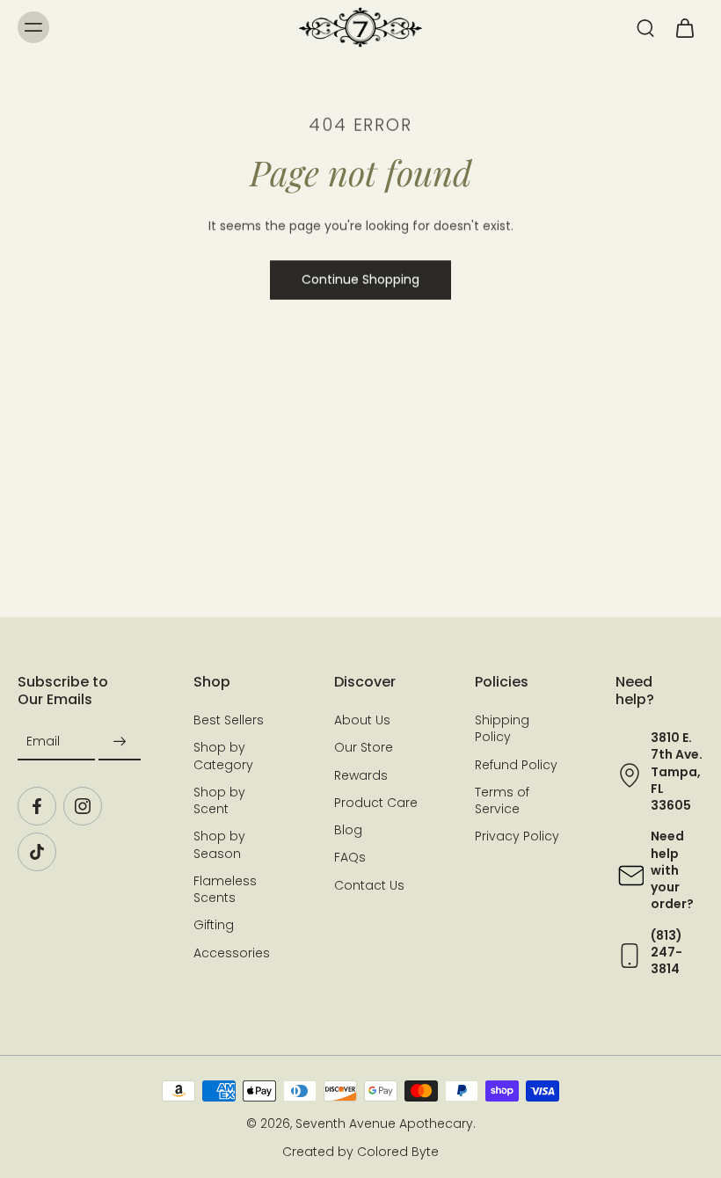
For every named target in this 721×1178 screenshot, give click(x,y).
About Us (362, 720)
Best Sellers (228, 720)
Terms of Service (502, 801)
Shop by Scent (219, 801)
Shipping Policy (502, 728)
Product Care (376, 803)
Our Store (363, 748)
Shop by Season (219, 845)
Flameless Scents (225, 889)
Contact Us (369, 885)
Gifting (213, 926)
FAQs (350, 858)
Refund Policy (516, 765)
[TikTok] (37, 852)
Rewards (361, 775)
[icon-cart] (684, 27)
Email (43, 741)
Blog (348, 830)
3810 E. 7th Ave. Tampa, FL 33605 (677, 771)
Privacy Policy (517, 837)
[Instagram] (82, 806)
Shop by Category (223, 757)
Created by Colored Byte (360, 1151)
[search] (645, 27)
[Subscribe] (119, 741)
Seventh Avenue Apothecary (384, 1124)
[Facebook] (37, 806)
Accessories (231, 953)
